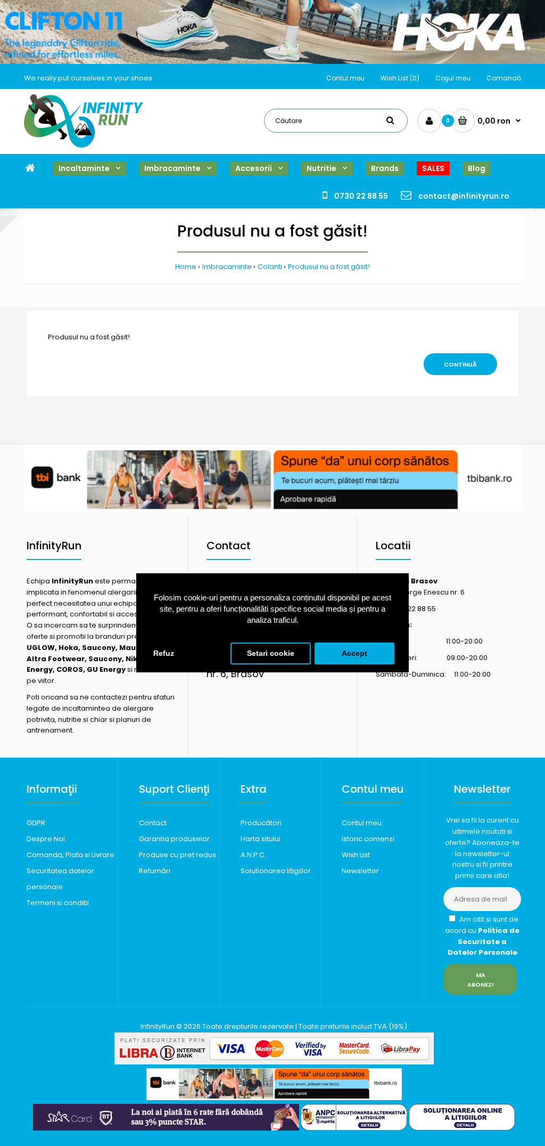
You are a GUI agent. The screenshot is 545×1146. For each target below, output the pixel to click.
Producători (261, 823)
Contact (153, 823)
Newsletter (360, 871)
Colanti (270, 267)
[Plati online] (274, 1062)
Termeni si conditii (58, 903)
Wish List (356, 855)
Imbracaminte (227, 267)
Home (185, 267)
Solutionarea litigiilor (276, 871)
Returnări (154, 871)
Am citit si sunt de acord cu (482, 935)
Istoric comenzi (368, 839)
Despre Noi (46, 839)
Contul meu (345, 78)
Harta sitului (260, 839)
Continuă (460, 364)
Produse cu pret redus (177, 855)
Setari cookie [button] (270, 653)
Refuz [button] (163, 653)
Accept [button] (354, 653)
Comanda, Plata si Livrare (70, 855)
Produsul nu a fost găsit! (329, 267)
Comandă (503, 78)
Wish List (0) (400, 78)
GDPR (36, 823)
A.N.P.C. (253, 855)
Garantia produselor (174, 839)
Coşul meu (452, 78)
